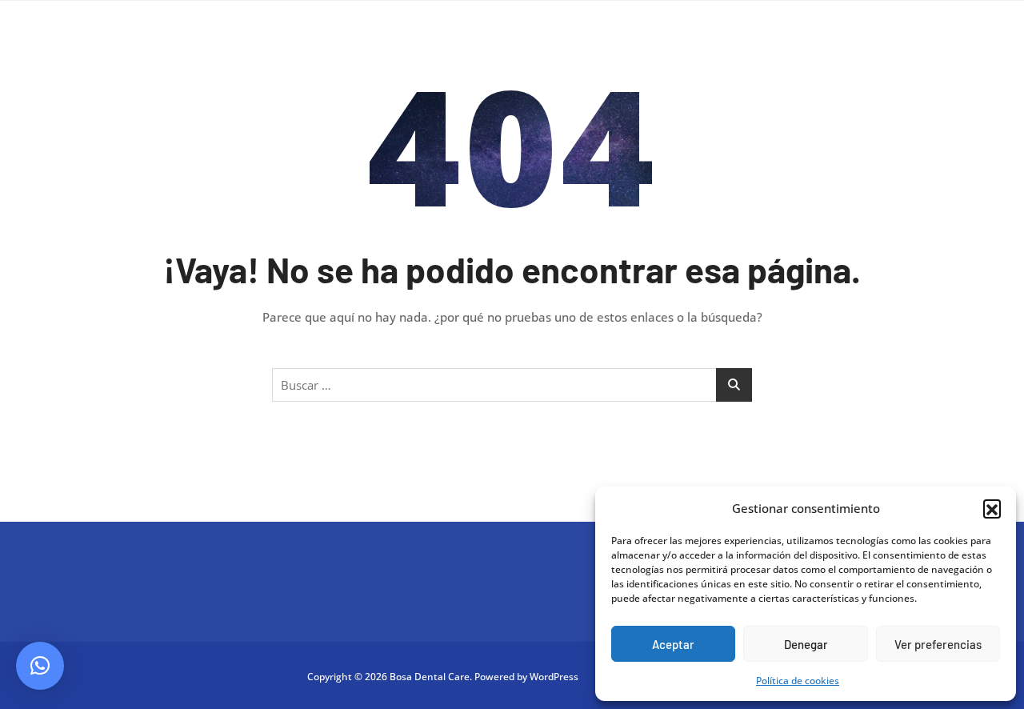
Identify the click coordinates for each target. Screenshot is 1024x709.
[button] (992, 508)
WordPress (554, 676)
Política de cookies (797, 680)
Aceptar (673, 644)
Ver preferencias (938, 644)
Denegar (806, 644)
